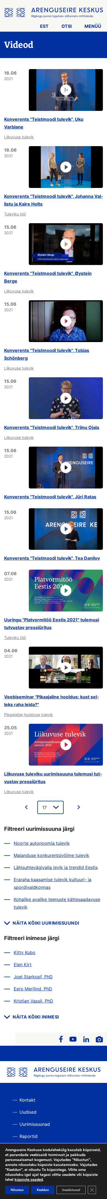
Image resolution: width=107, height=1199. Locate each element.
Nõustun (17, 1190)
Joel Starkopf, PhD (33, 976)
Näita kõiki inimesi (36, 1017)
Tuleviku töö (15, 214)
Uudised (27, 1112)
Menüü (93, 26)
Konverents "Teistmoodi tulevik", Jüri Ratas (50, 496)
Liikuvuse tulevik (19, 137)
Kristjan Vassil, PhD (33, 1001)
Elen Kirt (23, 964)
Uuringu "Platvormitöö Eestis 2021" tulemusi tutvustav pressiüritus (51, 623)
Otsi (66, 26)
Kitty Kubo (24, 952)
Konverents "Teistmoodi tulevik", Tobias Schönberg (46, 354)
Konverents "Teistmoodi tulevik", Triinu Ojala (51, 427)
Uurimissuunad (34, 1124)
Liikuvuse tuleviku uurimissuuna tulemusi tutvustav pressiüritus (53, 777)
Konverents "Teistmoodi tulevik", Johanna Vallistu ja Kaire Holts (53, 200)
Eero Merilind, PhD (33, 989)
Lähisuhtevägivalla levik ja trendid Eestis (56, 867)
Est (44, 26)
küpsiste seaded (29, 1179)
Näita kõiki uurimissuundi (46, 923)
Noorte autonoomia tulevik (42, 843)
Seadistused (71, 1190)
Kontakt (27, 1100)
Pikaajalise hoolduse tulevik (28, 714)
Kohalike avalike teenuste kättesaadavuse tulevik (57, 903)
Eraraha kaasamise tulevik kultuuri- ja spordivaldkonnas (52, 883)
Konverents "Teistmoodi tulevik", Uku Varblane (43, 123)
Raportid (28, 1136)
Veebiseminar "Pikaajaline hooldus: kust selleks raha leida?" (51, 700)
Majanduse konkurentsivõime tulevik (51, 855)
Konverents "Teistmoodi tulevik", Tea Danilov (52, 558)
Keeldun (43, 1190)
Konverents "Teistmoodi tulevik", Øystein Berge (48, 277)
